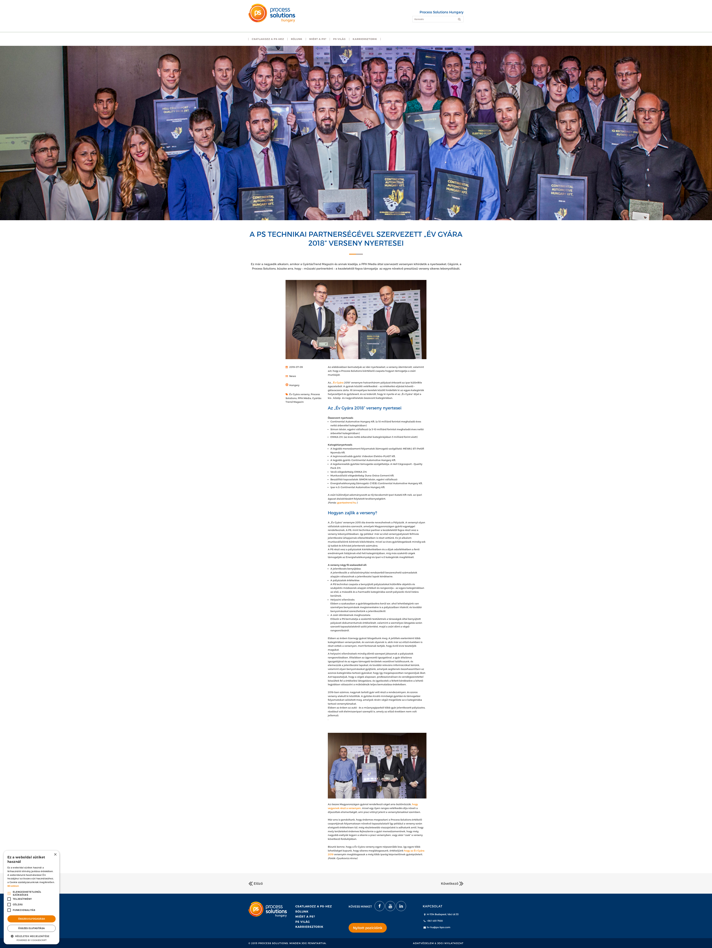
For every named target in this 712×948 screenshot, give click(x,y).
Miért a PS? (305, 916)
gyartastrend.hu (346, 502)
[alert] (31, 897)
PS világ (302, 922)
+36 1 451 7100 (435, 920)
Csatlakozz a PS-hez (313, 906)
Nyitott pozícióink (367, 928)
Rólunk (302, 911)
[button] (31, 936)
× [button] (55, 854)
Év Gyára (338, 382)
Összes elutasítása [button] (31, 928)
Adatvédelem (423, 943)
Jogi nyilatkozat (450, 943)
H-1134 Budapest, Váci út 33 (443, 914)
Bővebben (13, 886)
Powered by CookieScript (32, 940)
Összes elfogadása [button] (31, 918)
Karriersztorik (309, 927)
